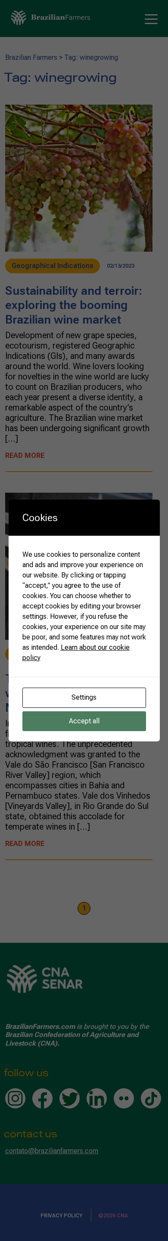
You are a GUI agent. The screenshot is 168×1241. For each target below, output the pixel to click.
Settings (84, 697)
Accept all (84, 721)
